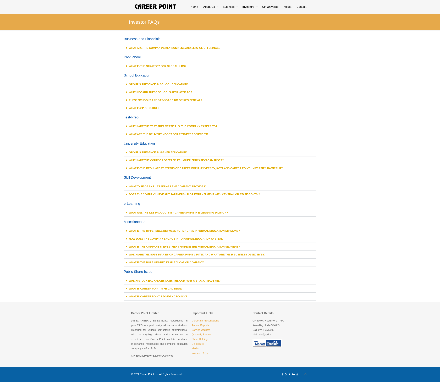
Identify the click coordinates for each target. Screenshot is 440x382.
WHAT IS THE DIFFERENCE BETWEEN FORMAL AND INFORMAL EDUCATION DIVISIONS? (184, 230)
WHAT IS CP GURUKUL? (144, 108)
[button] (220, 48)
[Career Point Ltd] (155, 7)
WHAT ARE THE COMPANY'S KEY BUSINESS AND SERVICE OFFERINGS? (174, 47)
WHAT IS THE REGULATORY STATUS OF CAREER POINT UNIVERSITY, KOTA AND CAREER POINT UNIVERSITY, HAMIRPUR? (206, 168)
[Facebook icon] (282, 374)
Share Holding (199, 339)
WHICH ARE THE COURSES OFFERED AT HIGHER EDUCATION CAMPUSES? (176, 160)
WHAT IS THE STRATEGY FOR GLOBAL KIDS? (157, 66)
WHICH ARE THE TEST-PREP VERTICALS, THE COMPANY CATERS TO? (173, 126)
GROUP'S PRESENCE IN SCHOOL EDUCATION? (159, 84)
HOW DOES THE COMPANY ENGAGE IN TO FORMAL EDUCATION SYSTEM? (176, 238)
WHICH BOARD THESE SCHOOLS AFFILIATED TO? (160, 92)
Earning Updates (201, 329)
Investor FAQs (200, 353)
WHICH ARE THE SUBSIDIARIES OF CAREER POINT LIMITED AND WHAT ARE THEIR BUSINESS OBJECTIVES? (197, 254)
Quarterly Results (201, 334)
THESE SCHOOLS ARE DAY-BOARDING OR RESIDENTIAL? (165, 100)
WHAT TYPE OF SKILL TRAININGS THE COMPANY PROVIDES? (168, 186)
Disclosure (198, 343)
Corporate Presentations (205, 320)
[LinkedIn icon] (293, 374)
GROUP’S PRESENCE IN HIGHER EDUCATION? (158, 152)
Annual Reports (200, 325)
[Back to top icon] (305, 374)
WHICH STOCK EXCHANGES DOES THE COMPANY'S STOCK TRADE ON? (175, 280)
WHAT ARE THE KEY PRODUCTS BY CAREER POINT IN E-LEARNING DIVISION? (178, 212)
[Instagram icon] (297, 374)
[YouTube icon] (290, 374)
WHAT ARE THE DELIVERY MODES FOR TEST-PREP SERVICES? (168, 134)
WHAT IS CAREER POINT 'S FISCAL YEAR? (155, 288)
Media (195, 348)
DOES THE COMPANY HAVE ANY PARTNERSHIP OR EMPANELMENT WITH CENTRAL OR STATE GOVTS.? (194, 194)
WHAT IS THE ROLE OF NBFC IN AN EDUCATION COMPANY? (167, 262)
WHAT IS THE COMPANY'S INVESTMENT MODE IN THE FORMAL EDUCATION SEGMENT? (184, 246)
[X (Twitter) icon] (286, 374)
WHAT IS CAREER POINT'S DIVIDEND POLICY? (158, 296)
